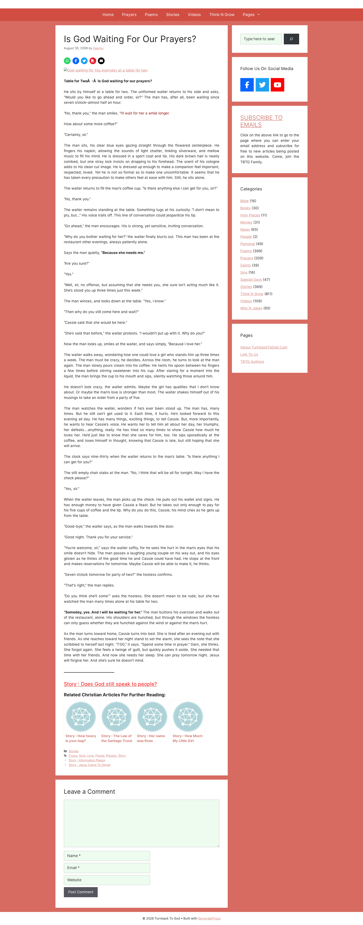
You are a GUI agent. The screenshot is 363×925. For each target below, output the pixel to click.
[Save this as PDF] (92, 60)
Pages (249, 14)
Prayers (129, 14)
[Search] (291, 39)
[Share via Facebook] (75, 60)
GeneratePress (209, 918)
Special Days (251, 279)
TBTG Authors (252, 362)
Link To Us (249, 354)
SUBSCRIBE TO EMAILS (261, 121)
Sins (243, 272)
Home (108, 14)
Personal (247, 244)
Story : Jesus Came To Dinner (89, 765)
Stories (172, 14)
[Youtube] (277, 85)
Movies (246, 222)
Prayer (99, 755)
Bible (244, 201)
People (246, 237)
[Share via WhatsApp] (67, 60)
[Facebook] (247, 85)
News (245, 229)
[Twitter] (262, 85)
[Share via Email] (101, 60)
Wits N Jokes (251, 308)
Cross (73, 755)
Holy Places (250, 215)
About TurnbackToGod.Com (263, 347)
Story (122, 755)
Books (245, 208)
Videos (194, 14)
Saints (245, 265)
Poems (151, 14)
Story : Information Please (87, 760)
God (82, 755)
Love (90, 755)
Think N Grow (221, 14)
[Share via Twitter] (84, 60)
